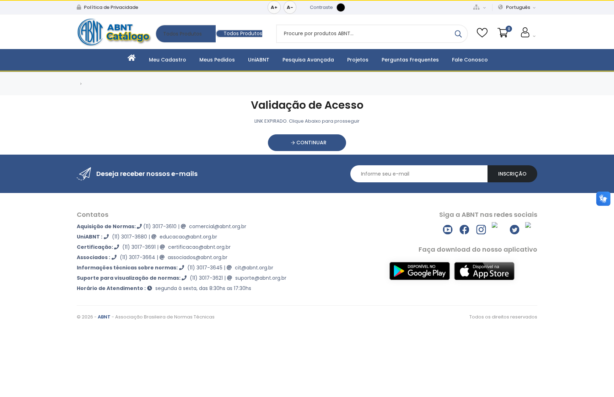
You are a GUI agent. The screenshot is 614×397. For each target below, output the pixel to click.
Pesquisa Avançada (308, 59)
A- (290, 7)
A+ (274, 7)
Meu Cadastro (167, 59)
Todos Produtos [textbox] (242, 33)
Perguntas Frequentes (410, 59)
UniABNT (258, 59)
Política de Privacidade (110, 7)
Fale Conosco (470, 59)
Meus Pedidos (217, 59)
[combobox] (239, 33)
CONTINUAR (311, 142)
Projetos (357, 59)
